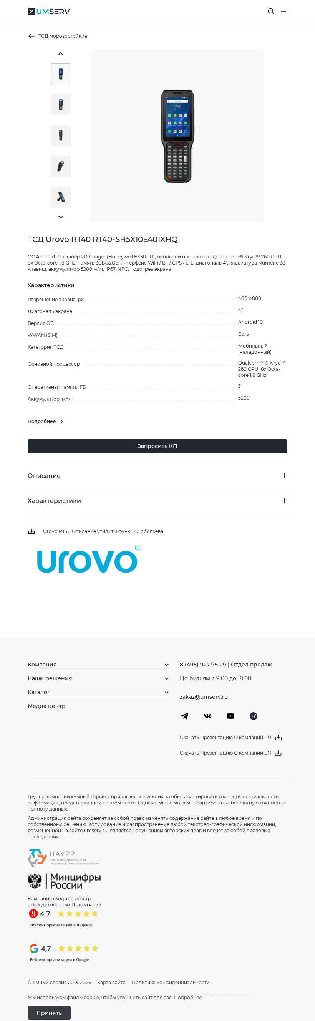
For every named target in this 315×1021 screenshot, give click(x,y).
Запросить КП (157, 446)
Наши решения (50, 678)
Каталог (39, 692)
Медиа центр (47, 706)
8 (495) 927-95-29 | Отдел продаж (226, 664)
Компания (42, 664)
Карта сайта (111, 982)
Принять (49, 1012)
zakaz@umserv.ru (204, 696)
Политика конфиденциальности (171, 982)
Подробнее (188, 997)
